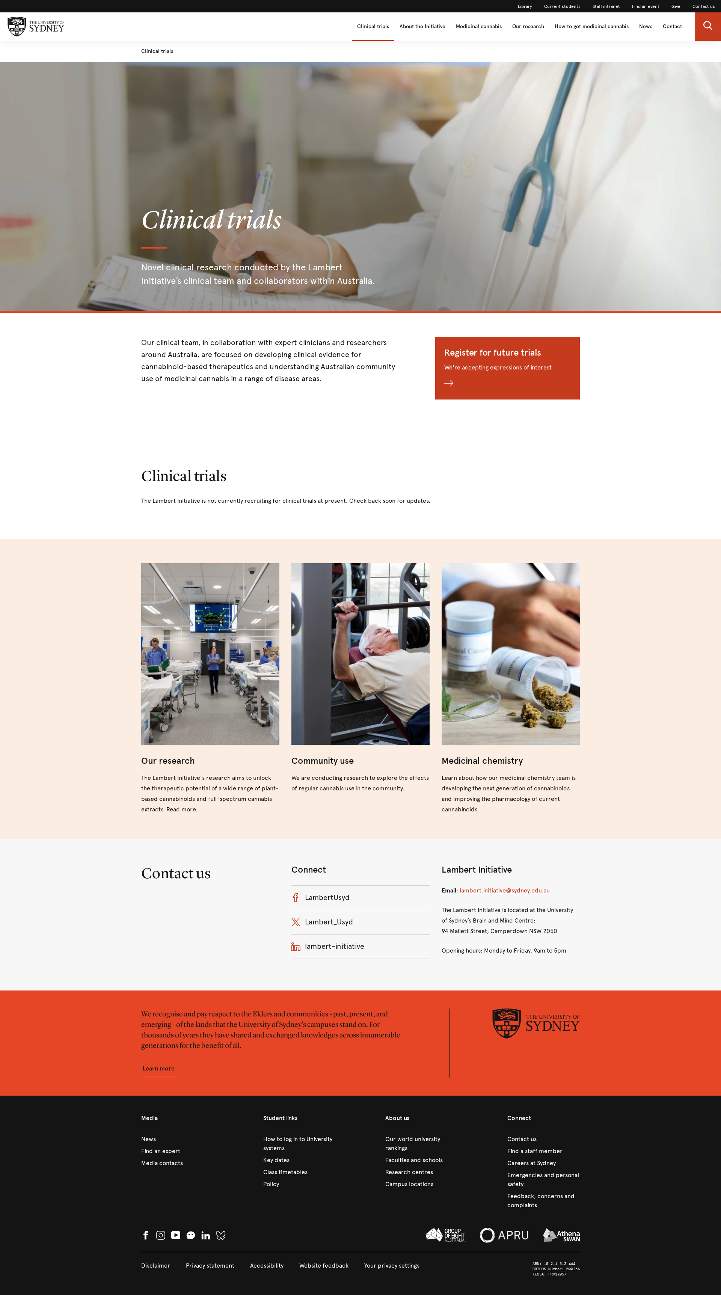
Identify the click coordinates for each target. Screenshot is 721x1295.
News (645, 26)
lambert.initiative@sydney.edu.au (505, 890)
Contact (672, 26)
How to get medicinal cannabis (592, 26)
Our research (528, 26)
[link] (525, 6)
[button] (708, 26)
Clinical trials (373, 26)
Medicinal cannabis (479, 26)
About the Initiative (422, 26)
